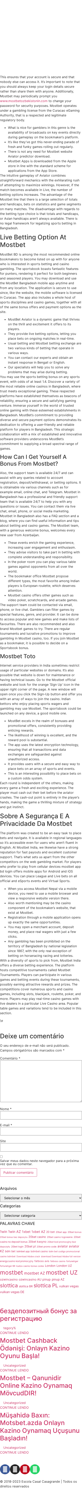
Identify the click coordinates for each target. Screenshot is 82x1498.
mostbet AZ (34, 1273)
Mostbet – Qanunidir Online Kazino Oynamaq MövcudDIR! (36, 1385)
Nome (6, 1108)
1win (3, 1231)
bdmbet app (23, 1251)
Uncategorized (14, 1365)
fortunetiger (72, 1261)
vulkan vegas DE (12, 1292)
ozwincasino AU (30, 1279)
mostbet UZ (62, 1272)
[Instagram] (15, 1469)
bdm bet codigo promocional (64, 1251)
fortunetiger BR (7, 1266)
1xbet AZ (38, 1232)
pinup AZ (58, 1279)
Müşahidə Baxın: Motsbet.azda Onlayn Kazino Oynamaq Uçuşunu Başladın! (40, 1426)
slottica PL (46, 1285)
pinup (46, 1279)
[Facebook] (5, 1469)
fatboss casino (57, 1261)
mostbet (11, 1272)
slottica (9, 1285)
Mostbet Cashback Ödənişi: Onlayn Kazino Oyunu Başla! (35, 1348)
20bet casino (37, 1236)
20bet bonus (74, 1232)
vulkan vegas (69, 1286)
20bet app (61, 1232)
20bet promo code (47, 1246)
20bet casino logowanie (60, 1237)
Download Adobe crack (28, 1256)
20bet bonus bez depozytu (13, 1237)
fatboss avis (41, 1261)
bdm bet (10, 1251)
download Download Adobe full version (61, 1256)
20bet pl (30, 1246)
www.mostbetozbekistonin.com (24, 101)
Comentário (10, 1058)
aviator (63, 1246)
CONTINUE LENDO (14, 1333)
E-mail (6, 1125)
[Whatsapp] (35, 1469)
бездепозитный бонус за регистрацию (38, 1314)
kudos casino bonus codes (30, 1266)
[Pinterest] (25, 1469)
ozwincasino (9, 1279)
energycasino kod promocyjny (16, 1261)
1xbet (26, 1232)
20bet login (17, 1246)
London (50, 1266)
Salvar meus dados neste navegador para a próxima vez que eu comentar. (39, 1162)
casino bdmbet (8, 1256)
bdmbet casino (39, 1251)
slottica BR (26, 1286)
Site (3, 1141)
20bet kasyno (37, 1241)
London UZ (64, 1266)
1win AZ (14, 1231)
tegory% (9, 1328)
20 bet (50, 1231)
